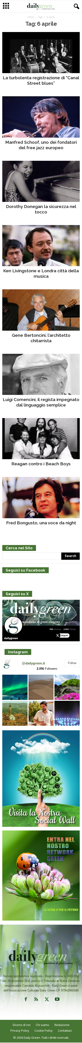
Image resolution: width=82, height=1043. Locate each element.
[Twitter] (46, 1000)
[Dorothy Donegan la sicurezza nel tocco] (41, 181)
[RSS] (36, 1000)
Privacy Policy (19, 1030)
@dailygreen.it (33, 663)
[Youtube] (57, 1000)
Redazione (61, 1025)
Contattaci (65, 1030)
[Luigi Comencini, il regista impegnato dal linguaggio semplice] (41, 374)
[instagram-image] (15, 687)
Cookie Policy (43, 1030)
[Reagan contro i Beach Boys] (41, 438)
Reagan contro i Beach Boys (41, 463)
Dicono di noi (22, 1025)
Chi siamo (42, 1025)
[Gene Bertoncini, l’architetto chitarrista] (41, 309)
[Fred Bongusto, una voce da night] (41, 497)
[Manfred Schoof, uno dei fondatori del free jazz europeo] (41, 116)
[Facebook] (25, 1000)
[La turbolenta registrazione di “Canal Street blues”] (41, 52)
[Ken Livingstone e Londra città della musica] (41, 245)
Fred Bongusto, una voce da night (41, 522)
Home (31, 17)
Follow (72, 663)
